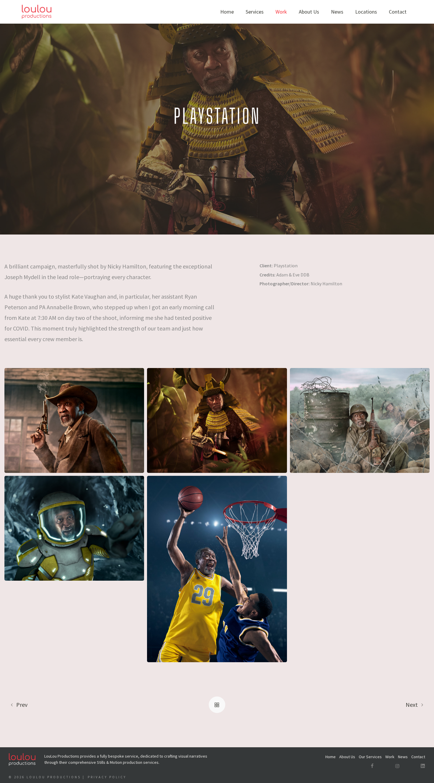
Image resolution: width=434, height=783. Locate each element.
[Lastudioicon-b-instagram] (397, 766)
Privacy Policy (107, 777)
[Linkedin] (422, 766)
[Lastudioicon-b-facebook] (372, 766)
